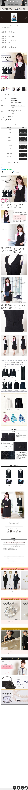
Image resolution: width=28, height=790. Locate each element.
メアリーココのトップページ (5, 27)
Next (26, 17)
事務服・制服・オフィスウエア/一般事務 (8, 32)
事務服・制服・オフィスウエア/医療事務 (8, 36)
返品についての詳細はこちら (7, 164)
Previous (2, 17)
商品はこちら (17, 204)
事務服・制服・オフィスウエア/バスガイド (9, 40)
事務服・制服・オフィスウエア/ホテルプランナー (10, 47)
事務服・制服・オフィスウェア (7, 31)
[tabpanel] (14, 17)
